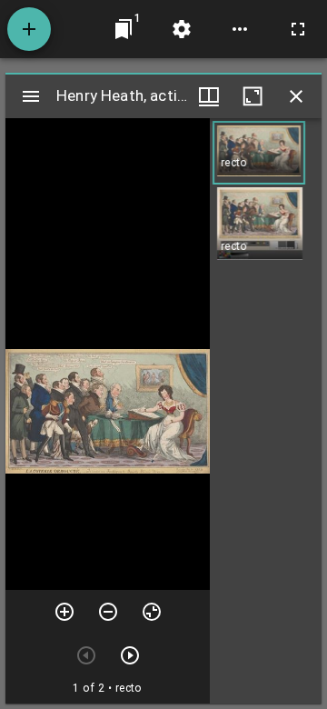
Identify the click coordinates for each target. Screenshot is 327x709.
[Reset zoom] (151, 612)
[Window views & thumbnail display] (209, 96)
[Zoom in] (64, 612)
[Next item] (130, 655)
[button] (259, 152)
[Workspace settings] (181, 29)
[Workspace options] (240, 29)
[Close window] (296, 96)
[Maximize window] (252, 96)
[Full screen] (298, 29)
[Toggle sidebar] (31, 96)
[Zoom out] (108, 612)
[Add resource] (29, 29)
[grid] (266, 411)
